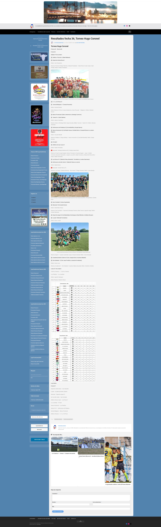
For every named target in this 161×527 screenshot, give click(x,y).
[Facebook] (124, 26)
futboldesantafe (59, 42)
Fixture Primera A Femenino (37, 330)
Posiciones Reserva (35, 165)
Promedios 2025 (34, 160)
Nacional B (39, 429)
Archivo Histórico (61, 31)
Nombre (54, 502)
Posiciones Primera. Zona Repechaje (38, 179)
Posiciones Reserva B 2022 (36, 255)
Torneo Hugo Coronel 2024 (68, 419)
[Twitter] (129, 26)
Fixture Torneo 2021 (35, 363)
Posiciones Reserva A (35, 315)
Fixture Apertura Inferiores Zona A (38, 257)
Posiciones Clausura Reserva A (37, 277)
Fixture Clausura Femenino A (37, 280)
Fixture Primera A (34, 155)
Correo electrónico (97, 502)
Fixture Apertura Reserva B (36, 326)
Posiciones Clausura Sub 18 (37, 287)
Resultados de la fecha (58, 419)
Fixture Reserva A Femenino (36, 333)
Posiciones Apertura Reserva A (37, 243)
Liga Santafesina (80, 42)
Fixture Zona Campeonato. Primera (38, 167)
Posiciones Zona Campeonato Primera (39, 170)
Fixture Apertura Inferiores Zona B (38, 260)
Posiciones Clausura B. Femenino (38, 292)
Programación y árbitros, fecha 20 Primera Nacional (118, 484)
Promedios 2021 (34, 317)
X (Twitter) (33, 202)
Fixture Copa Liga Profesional (37, 361)
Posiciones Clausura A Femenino (38, 282)
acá (31, 377)
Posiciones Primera (35, 158)
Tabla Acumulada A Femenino (37, 285)
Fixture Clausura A (34, 273)
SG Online (39, 524)
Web (53, 506)
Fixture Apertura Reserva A (36, 240)
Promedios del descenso (36, 245)
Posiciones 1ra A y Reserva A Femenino (39, 335)
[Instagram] (127, 26)
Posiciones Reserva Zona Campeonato (39, 174)
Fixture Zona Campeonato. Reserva (38, 172)
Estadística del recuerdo (44, 31)
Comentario (55, 493)
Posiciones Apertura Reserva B (37, 328)
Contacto (73, 31)
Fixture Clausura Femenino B (37, 289)
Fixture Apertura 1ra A (35, 236)
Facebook (33, 197)
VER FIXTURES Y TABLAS (39, 439)
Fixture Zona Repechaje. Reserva (38, 182)
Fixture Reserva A (34, 162)
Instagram (33, 199)
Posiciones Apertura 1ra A (36, 238)
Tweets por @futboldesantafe (37, 399)
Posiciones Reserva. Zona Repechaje (38, 184)
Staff (68, 31)
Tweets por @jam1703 (35, 389)
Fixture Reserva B (34, 252)
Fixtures (53, 31)
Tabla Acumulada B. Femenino (37, 294)
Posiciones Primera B (35, 250)
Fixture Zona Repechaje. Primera (38, 177)
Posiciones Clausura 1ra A (36, 275)
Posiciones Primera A (35, 310)
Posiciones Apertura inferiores (37, 342)
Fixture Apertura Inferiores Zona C (38, 262)
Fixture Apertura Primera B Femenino (38, 338)
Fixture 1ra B (33, 248)
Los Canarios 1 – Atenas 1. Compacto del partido (63, 453)
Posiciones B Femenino (36, 340)
